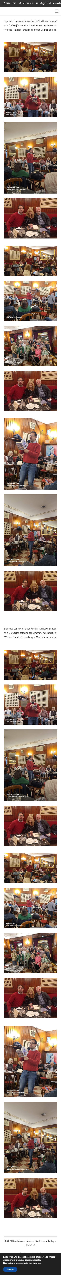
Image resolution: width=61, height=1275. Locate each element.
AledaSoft (31, 1245)
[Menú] (56, 11)
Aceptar (10, 1269)
